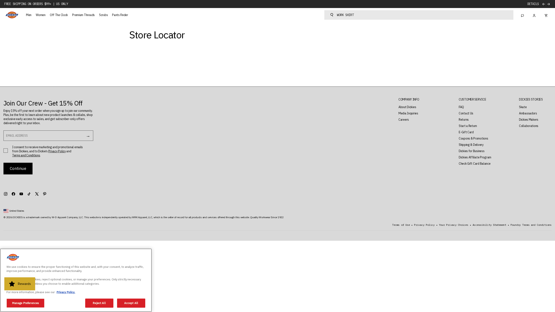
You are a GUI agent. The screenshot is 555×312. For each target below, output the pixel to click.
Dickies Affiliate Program (475, 157)
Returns (464, 120)
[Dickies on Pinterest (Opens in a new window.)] (44, 194)
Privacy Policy (57, 151)
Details (533, 4)
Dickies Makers (528, 120)
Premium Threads (83, 15)
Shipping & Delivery (471, 145)
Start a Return (468, 126)
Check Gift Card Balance (475, 164)
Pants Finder (120, 15)
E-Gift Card (466, 132)
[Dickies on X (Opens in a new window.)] (37, 194)
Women (41, 15)
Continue (18, 168)
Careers (403, 120)
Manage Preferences (25, 303)
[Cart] (546, 15)
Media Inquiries (408, 113)
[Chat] (522, 15)
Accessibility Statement (489, 225)
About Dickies (407, 107)
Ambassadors (528, 113)
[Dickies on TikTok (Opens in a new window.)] (29, 194)
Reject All (99, 303)
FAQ (461, 107)
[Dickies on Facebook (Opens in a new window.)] (13, 194)
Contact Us (466, 113)
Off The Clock (59, 15)
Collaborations (528, 126)
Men (28, 15)
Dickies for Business (471, 151)
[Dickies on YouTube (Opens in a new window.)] (21, 194)
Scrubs (103, 15)
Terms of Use (401, 225)
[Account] (534, 15)
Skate (523, 107)
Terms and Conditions (26, 155)
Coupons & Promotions (473, 138)
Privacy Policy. (66, 292)
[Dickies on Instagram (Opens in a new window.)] (5, 194)
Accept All (131, 303)
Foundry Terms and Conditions (531, 225)
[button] (408, 100)
